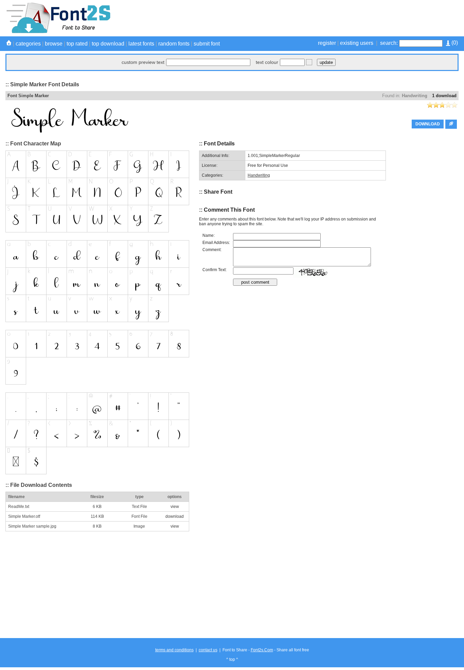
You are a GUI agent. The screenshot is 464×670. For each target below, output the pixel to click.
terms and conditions (174, 650)
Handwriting (414, 95)
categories (28, 44)
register (327, 43)
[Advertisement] (335, 18)
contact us (208, 650)
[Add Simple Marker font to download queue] (451, 124)
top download (108, 44)
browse (54, 44)
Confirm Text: (214, 269)
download (174, 516)
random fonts (174, 44)
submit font (207, 44)
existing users (356, 43)
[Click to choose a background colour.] (309, 62)
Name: (208, 235)
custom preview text (143, 62)
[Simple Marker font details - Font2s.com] (57, 32)
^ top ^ (232, 659)
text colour (267, 62)
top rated (77, 44)
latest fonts (141, 44)
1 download (444, 95)
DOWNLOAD (427, 124)
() (454, 43)
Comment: (211, 249)
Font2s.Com (262, 650)
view (175, 506)
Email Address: (216, 242)
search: (389, 43)
